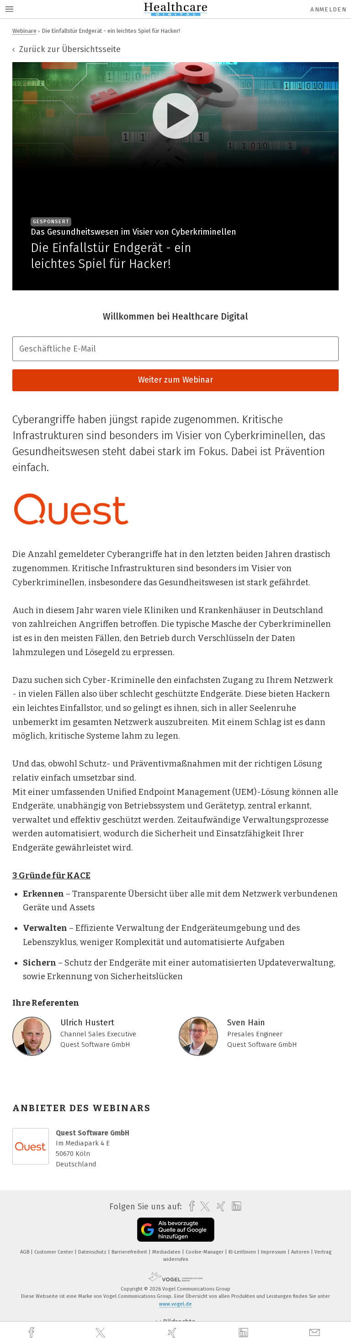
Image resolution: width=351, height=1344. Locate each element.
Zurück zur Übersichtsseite (69, 49)
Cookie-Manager (205, 1252)
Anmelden (328, 9)
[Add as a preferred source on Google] (175, 1230)
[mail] (315, 1333)
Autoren (301, 1252)
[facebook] (32, 1333)
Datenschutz (93, 1252)
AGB (25, 1252)
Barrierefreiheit (130, 1252)
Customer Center (54, 1252)
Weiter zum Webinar (175, 380)
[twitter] (101, 1333)
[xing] (173, 1333)
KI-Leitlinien (243, 1252)
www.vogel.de (175, 1304)
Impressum (274, 1252)
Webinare (24, 30)
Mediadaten (167, 1252)
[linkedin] (244, 1333)
